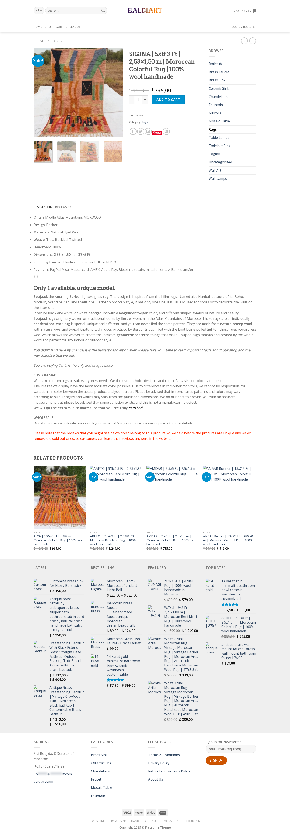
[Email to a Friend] (148, 131)
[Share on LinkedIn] (166, 131)
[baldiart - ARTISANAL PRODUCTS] (145, 10)
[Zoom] (39, 132)
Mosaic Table (219, 121)
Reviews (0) (63, 207)
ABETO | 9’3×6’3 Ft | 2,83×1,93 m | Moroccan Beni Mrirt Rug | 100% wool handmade (115, 540)
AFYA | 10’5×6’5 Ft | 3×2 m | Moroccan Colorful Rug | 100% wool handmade (59, 540)
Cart (59, 27)
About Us (155, 779)
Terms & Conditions (164, 754)
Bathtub (215, 63)
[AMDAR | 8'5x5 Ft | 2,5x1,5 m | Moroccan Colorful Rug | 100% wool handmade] (172, 497)
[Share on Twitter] (140, 131)
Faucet (96, 779)
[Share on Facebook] (133, 131)
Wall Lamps (218, 178)
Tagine (214, 154)
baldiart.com (43, 781)
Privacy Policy (158, 763)
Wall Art (215, 170)
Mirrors (215, 113)
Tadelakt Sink (219, 145)
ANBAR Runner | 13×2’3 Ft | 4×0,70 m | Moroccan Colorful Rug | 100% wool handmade (228, 540)
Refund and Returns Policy (169, 771)
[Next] (115, 93)
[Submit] (103, 10)
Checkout (73, 27)
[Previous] (41, 93)
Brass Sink (217, 80)
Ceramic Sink (219, 88)
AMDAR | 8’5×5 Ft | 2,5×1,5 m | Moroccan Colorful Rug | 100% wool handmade (171, 540)
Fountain (216, 104)
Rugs (56, 40)
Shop (48, 27)
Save (159, 132)
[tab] (43, 207)
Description (43, 207)
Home (38, 27)
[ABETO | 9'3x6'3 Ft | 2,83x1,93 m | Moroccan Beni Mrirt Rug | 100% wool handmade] (116, 497)
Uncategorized (220, 162)
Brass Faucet (219, 72)
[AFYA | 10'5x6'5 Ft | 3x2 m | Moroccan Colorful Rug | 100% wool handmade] (60, 497)
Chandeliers (218, 96)
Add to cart (168, 99)
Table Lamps (219, 137)
